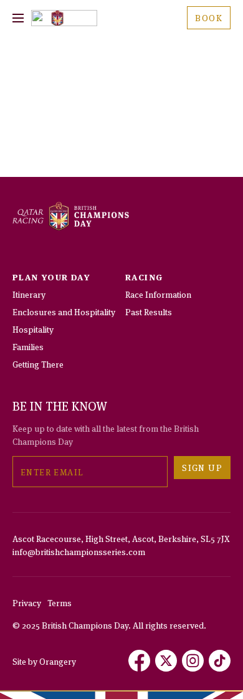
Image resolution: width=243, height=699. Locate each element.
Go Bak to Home (121, 149)
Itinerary (28, 293)
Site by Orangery (44, 660)
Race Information (158, 293)
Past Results (148, 311)
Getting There (38, 363)
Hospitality (33, 328)
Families (28, 346)
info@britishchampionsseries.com (78, 551)
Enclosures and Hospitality (63, 311)
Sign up (202, 466)
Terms (59, 602)
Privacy (26, 602)
